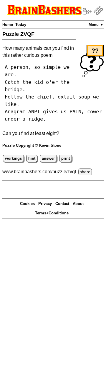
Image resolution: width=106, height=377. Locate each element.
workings (13, 158)
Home (7, 24)
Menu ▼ (96, 24)
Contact (62, 203)
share (85, 171)
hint (31, 158)
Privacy (45, 203)
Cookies (27, 203)
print (65, 158)
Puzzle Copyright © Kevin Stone (31, 145)
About (78, 203)
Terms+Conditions (52, 213)
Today (20, 24)
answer (48, 158)
